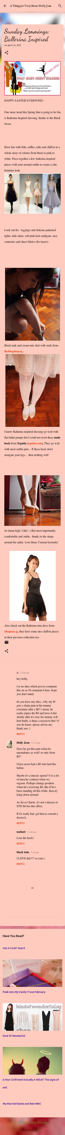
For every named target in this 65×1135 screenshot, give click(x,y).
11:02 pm (24, 672)
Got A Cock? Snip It (14, 948)
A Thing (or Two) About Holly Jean (30, 6)
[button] (6, 52)
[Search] (60, 5)
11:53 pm (35, 742)
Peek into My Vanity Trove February (24, 992)
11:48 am (31, 832)
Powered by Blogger (35, 1122)
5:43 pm (34, 852)
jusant (40, 1129)
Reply (21, 734)
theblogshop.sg (13, 351)
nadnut (21, 832)
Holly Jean (23, 742)
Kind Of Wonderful (14, 1035)
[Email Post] (6, 644)
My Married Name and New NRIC (22, 1103)
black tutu (23, 852)
